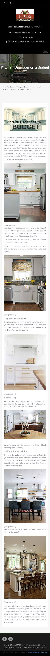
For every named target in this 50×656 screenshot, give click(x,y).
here (25, 242)
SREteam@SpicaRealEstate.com (26, 32)
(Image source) (10, 225)
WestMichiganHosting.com (38, 652)
